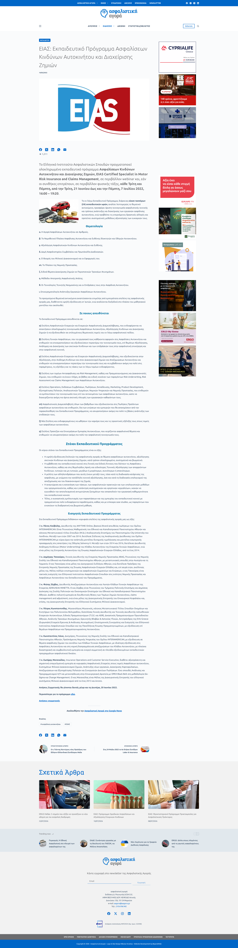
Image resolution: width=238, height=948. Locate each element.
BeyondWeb (157, 944)
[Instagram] (191, 3)
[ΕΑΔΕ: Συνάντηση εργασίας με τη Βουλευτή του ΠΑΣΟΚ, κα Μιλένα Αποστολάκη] (83, 843)
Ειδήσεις (107, 26)
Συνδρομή (116, 3)
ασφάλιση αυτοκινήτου (50, 724)
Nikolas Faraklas (127, 944)
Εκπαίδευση (44, 40)
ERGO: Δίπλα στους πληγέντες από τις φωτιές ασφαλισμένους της (185, 843)
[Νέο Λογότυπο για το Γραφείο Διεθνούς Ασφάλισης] (124, 843)
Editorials (189, 26)
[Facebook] (187, 3)
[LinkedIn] (198, 3)
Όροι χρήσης (69, 937)
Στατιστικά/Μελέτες (139, 26)
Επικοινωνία (140, 3)
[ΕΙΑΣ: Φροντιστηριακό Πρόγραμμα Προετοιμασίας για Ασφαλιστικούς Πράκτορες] (173, 794)
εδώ (73, 694)
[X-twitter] (116, 913)
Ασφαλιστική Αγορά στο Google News (103, 711)
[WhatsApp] (60, 149)
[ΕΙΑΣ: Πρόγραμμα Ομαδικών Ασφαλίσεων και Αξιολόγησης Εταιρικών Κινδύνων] (119, 794)
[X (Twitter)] (194, 3)
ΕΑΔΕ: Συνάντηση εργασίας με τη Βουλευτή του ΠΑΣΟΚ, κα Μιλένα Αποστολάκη (103, 843)
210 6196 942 (121, 906)
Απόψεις (92, 26)
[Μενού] (40, 26)
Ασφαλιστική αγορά (86, 3)
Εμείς (103, 3)
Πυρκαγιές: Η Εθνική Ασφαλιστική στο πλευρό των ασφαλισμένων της (61, 843)
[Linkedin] (129, 913)
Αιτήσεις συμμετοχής (49, 701)
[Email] (66, 149)
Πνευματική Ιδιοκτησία (86, 937)
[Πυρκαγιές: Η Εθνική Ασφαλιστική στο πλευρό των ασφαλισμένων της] (42, 843)
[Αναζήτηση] (198, 26)
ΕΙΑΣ (67, 724)
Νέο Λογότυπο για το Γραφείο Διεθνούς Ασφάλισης (144, 843)
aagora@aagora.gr (122, 903)
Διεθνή (121, 26)
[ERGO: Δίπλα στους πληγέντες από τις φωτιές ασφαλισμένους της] (165, 843)
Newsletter (155, 3)
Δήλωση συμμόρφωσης (108, 937)
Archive (128, 3)
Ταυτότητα (170, 937)
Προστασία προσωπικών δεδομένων (148, 937)
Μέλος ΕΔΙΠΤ (126, 937)
